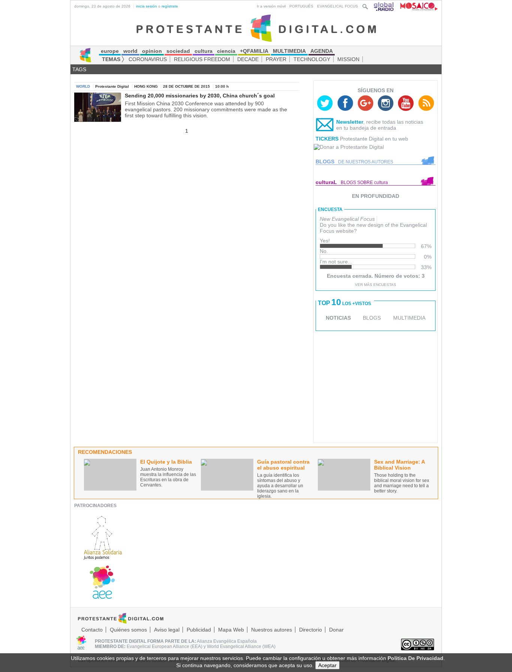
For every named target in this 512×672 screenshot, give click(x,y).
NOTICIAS (338, 318)
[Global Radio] (384, 6)
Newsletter (349, 122)
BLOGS (372, 318)
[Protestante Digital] (256, 28)
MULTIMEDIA (409, 318)
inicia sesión (146, 6)
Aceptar (327, 665)
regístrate (170, 6)
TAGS (79, 69)
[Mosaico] (416, 6)
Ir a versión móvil (271, 6)
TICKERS (327, 139)
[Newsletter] (325, 126)
